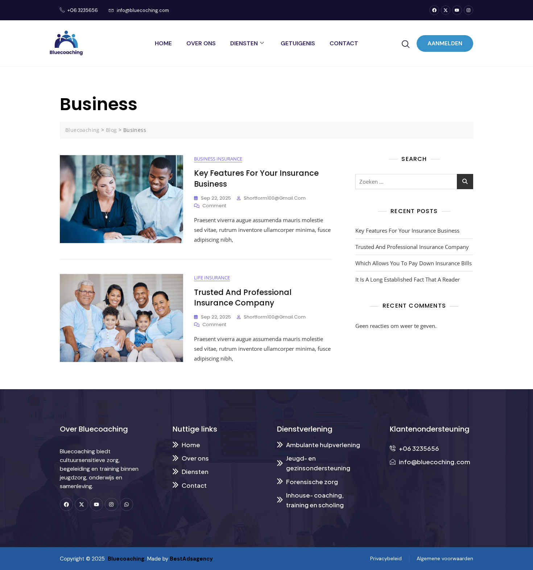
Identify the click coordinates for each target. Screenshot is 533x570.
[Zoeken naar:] (414, 181)
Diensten (244, 43)
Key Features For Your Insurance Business (407, 230)
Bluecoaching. (125, 558)
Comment (214, 205)
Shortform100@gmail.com (275, 198)
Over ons (201, 43)
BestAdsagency (191, 558)
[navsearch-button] (405, 44)
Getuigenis (298, 43)
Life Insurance (212, 277)
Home (163, 43)
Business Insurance (218, 158)
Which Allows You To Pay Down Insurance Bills (413, 263)
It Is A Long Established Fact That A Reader (407, 279)
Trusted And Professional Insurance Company (243, 297)
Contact (344, 43)
